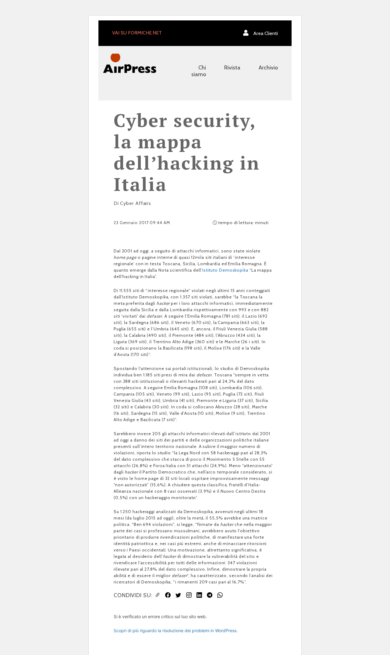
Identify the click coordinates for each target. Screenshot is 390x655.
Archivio (268, 67)
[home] (129, 63)
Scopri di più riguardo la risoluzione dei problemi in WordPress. (176, 630)
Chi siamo (198, 71)
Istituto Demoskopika (225, 270)
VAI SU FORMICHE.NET (137, 33)
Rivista (232, 67)
